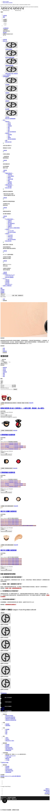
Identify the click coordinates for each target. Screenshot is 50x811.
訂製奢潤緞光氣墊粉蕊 (7, 472)
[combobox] (6, 295)
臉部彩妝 (5, 367)
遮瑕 (4, 374)
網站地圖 (48, 791)
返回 (2, 381)
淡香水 (6, 737)
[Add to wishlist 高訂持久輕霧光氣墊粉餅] (0, 547)
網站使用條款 (47, 790)
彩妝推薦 (7, 729)
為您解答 (5, 19)
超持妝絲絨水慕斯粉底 (10, 717)
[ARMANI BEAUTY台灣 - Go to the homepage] (18, 10)
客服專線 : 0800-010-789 (10, 755)
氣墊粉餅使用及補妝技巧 (10, 604)
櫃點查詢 (7, 758)
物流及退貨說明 (8, 747)
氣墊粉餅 (5, 371)
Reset (6, 389)
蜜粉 (4, 373)
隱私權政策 (47, 793)
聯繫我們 (7, 746)
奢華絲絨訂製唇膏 (9, 715)
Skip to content (6, 1)
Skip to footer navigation (7, 2)
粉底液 (4, 370)
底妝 (6, 730)
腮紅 (4, 376)
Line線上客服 (8, 757)
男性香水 (7, 739)
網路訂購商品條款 (9, 748)
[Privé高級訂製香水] (13, 219)
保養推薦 (7, 724)
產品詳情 (31, 402)
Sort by (2, 362)
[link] (5, 25)
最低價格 (14, 385)
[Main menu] (0, 37)
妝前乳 (4, 369)
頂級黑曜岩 (7, 725)
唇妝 (6, 732)
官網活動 (1, 798)
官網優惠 (5, 21)
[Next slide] (2, 450)
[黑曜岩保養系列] (12, 173)
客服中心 (48, 788)
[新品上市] (7, 41)
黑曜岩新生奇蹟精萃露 (10, 718)
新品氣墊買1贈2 (10, 798)
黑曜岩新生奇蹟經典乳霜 (10, 720)
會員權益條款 (8, 750)
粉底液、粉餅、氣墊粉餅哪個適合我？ (13, 588)
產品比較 (4, 359)
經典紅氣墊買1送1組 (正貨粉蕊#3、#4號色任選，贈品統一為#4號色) (22, 408)
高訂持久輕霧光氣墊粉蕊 (8, 511)
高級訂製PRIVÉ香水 (9, 740)
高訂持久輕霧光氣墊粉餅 (8, 550)
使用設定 (15, 389)
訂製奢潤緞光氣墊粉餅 (7, 435)
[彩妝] (5, 120)
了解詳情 (5, 150)
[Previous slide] (0, 450)
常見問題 (7, 744)
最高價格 (14, 386)
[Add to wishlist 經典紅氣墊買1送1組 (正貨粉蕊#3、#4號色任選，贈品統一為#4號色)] (0, 405)
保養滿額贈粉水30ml (14, 798)
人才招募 (7, 760)
